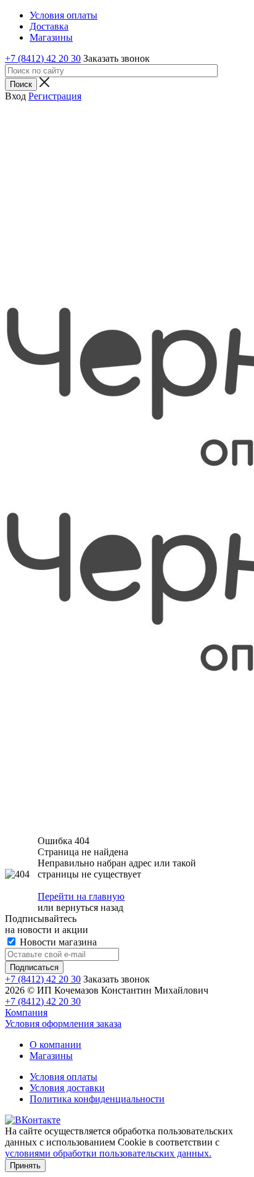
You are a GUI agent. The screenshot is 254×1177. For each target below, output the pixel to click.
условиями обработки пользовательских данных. (108, 1153)
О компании (55, 1044)
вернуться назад (89, 907)
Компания (26, 1012)
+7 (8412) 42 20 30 (43, 58)
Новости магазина (57, 942)
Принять (25, 1165)
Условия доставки (67, 1088)
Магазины (51, 1055)
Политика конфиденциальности (97, 1099)
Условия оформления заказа (63, 1023)
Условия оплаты (63, 1076)
